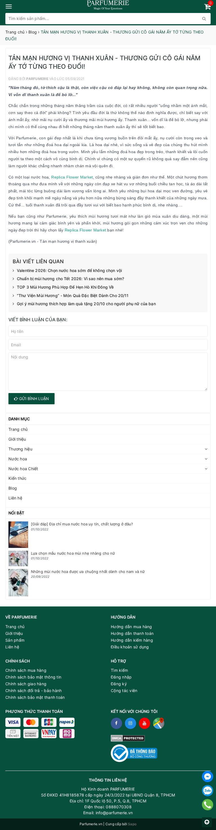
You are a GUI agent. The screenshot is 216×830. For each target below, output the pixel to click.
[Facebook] (207, 776)
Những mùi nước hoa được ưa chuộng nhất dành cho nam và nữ (88, 571)
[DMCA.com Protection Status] (128, 737)
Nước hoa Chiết (23, 468)
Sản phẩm (14, 640)
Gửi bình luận (33, 398)
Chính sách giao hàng (25, 683)
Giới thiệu (17, 439)
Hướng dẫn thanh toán (132, 633)
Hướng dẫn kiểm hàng (132, 640)
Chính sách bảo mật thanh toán (35, 697)
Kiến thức (17, 478)
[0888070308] (207, 804)
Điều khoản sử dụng (130, 646)
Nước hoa (17, 458)
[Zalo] (207, 790)
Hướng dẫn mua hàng (131, 626)
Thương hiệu (20, 449)
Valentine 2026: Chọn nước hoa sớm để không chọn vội (69, 270)
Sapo (132, 824)
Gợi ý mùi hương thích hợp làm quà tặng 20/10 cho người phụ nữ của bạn (86, 303)
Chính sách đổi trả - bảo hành (33, 690)
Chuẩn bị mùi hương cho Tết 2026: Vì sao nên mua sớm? (70, 278)
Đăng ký (119, 683)
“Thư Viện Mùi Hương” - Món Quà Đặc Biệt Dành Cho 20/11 (73, 295)
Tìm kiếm (119, 670)
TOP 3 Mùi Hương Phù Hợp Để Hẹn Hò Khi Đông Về (65, 287)
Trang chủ (18, 429)
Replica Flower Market (72, 177)
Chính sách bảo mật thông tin (33, 677)
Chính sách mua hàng (25, 670)
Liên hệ (15, 498)
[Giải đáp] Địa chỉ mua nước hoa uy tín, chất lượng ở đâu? (82, 524)
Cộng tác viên (124, 690)
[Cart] (207, 7)
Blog (12, 488)
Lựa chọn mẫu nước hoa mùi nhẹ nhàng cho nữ (73, 553)
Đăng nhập (121, 677)
